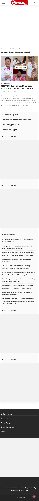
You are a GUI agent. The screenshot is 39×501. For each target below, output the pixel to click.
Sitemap (3, 431)
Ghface (5, 92)
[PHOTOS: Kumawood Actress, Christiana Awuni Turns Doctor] (19, 68)
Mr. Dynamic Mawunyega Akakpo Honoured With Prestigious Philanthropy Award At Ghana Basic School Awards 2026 (18, 301)
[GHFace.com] (19, 2)
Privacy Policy (5, 423)
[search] (35, 2)
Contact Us (5, 419)
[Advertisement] (19, 26)
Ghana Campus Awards (8, 427)
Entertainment (7, 83)
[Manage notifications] (34, 496)
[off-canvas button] (3, 2)
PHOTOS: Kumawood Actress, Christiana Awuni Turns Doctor (17, 87)
